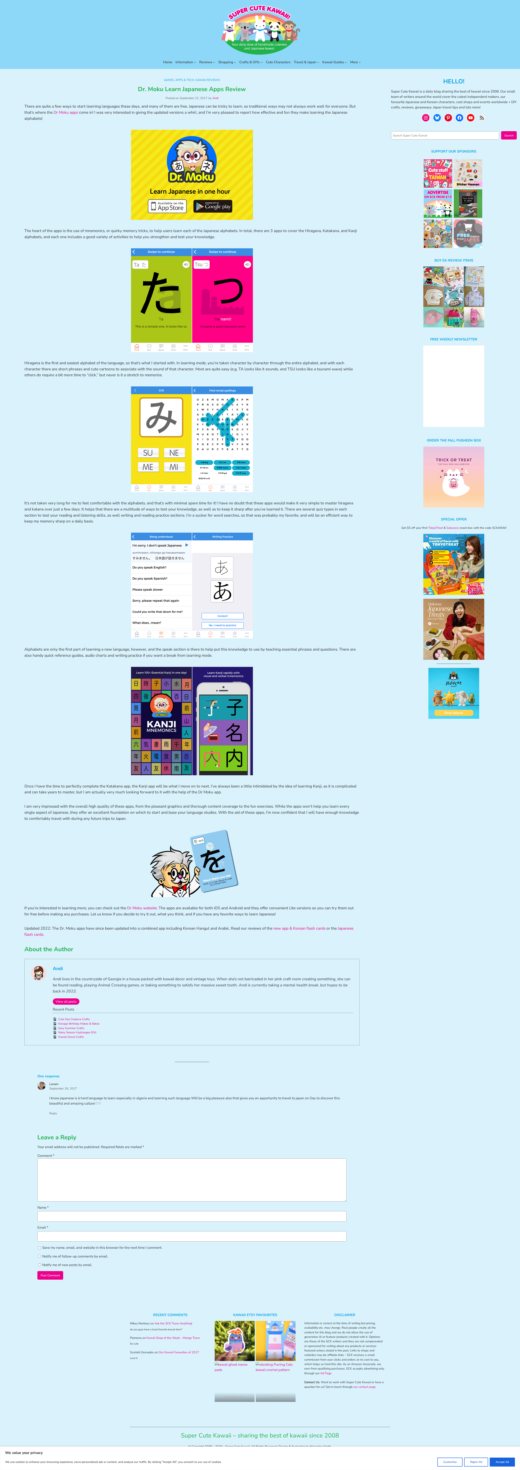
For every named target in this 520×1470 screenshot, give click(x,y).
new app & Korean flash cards (299, 928)
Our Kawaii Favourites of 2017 (179, 1352)
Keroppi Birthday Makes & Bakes (79, 1024)
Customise (450, 1462)
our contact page (364, 1387)
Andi (215, 98)
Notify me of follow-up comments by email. (75, 1256)
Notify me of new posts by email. (67, 1265)
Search (509, 135)
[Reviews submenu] (214, 62)
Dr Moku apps (66, 112)
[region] (260, 1458)
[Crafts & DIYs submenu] (262, 62)
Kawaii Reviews (208, 80)
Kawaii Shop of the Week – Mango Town (173, 1338)
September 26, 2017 (63, 1088)
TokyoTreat (435, 528)
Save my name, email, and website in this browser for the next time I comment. (102, 1247)
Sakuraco (452, 528)
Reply (53, 1113)
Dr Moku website (142, 908)
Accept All (502, 1462)
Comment (45, 1155)
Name (43, 1207)
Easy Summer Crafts (71, 1028)
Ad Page (326, 1373)
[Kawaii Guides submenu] (346, 62)
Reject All (476, 1462)
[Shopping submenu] (235, 62)
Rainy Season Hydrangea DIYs (77, 1032)
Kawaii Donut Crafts (71, 1037)
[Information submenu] (195, 62)
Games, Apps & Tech (179, 80)
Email (42, 1227)
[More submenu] (360, 62)
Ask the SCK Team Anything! (173, 1323)
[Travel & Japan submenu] (318, 62)
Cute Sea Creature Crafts (74, 1019)
